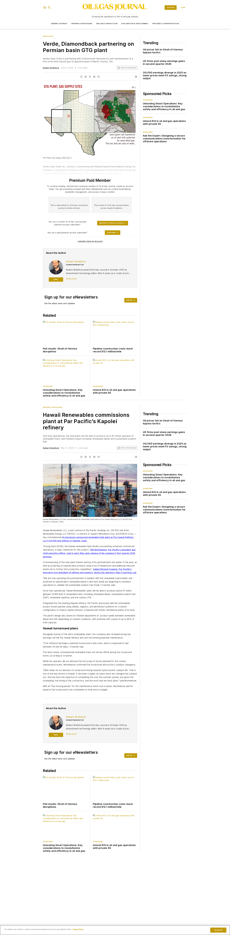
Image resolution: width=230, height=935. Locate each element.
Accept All (218, 930)
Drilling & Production (107, 23)
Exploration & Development (135, 23)
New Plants (48, 36)
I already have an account (90, 241)
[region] (115, 930)
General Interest (59, 23)
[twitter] (90, 76)
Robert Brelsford (51, 68)
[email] (98, 76)
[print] (136, 76)
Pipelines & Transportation (165, 23)
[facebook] (81, 76)
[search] (49, 7)
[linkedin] (85, 76)
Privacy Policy (78, 929)
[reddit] (94, 76)
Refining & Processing (81, 23)
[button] (44, 7)
